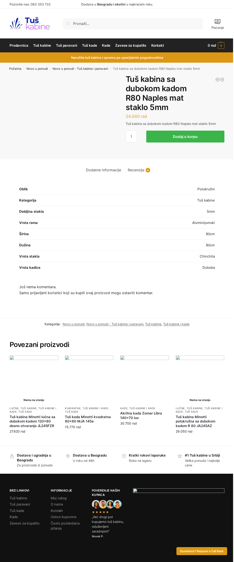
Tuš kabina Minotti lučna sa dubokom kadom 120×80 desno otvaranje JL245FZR (32, 421)
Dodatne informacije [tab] (103, 170)
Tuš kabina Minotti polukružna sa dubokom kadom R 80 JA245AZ (195, 421)
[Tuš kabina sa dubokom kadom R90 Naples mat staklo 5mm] (217, 79)
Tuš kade (25, 411)
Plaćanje (217, 28)
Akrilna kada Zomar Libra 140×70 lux (141, 415)
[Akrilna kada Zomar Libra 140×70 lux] (144, 379)
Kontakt (57, 510)
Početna (15, 68)
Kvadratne (73, 408)
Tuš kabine (153, 324)
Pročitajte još (34, 441)
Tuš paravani (20, 504)
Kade (124, 408)
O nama (57, 504)
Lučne (14, 408)
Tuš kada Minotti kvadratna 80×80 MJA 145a (88, 419)
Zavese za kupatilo (25, 523)
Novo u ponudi (37, 68)
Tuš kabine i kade (176, 324)
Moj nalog (58, 498)
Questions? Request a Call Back (201, 551)
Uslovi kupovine (64, 517)
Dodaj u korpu (185, 136)
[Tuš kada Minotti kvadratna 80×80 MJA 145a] (89, 379)
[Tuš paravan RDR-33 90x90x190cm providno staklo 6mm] (222, 79)
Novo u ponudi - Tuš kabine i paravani (80, 68)
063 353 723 (41, 4)
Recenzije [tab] (138, 170)
